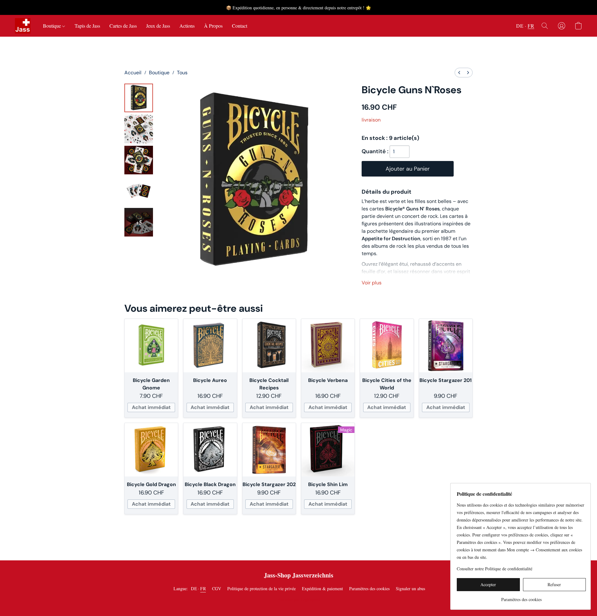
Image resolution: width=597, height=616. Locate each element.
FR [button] (531, 25)
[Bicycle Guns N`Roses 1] (138, 129)
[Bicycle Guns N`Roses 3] (138, 191)
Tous (182, 72)
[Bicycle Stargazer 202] (269, 449)
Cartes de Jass (123, 25)
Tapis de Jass (87, 25)
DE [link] (194, 588)
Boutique (52, 25)
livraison (371, 120)
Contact (239, 25)
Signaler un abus (410, 588)
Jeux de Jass (158, 25)
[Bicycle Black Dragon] (210, 449)
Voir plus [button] (372, 282)
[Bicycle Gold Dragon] (151, 449)
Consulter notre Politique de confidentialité (494, 569)
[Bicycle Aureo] (210, 345)
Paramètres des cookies (369, 588)
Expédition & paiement (322, 588)
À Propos (213, 25)
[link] (521, 597)
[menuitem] (459, 72)
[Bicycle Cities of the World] (386, 345)
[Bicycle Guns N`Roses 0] (138, 98)
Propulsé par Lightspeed (298, 599)
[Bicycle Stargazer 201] (445, 345)
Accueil (132, 72)
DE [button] (519, 25)
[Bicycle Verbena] (327, 345)
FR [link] (203, 588)
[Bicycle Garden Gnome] (151, 345)
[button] (22, 26)
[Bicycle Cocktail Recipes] (269, 345)
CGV (216, 588)
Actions (187, 25)
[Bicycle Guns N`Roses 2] (138, 160)
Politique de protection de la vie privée (261, 588)
